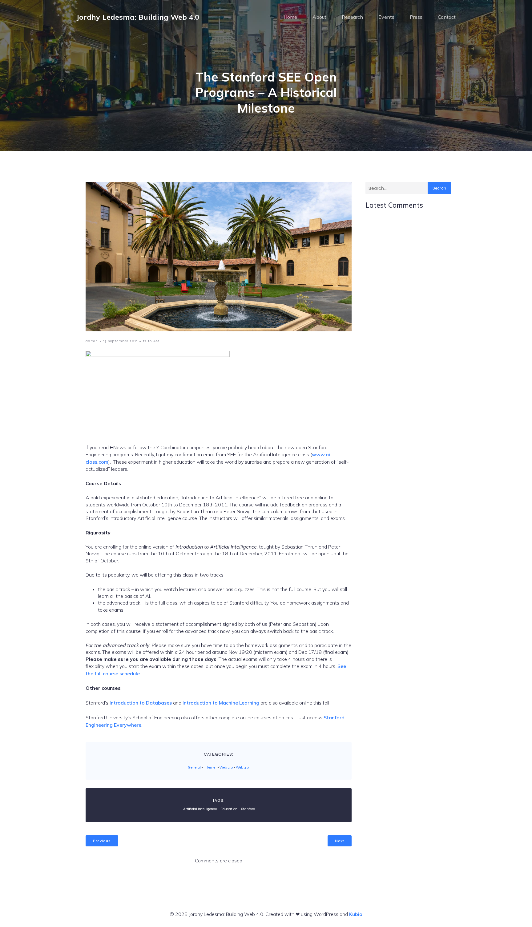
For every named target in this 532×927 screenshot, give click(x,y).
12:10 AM (151, 341)
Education (228, 809)
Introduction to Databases (141, 703)
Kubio (355, 914)
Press (416, 17)
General (194, 767)
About (319, 17)
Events (386, 17)
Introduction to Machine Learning (221, 703)
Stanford (248, 809)
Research (352, 17)
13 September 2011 (120, 341)
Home (290, 17)
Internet (210, 767)
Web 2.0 (226, 767)
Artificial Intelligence (200, 809)
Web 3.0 (242, 767)
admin (92, 341)
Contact (447, 17)
